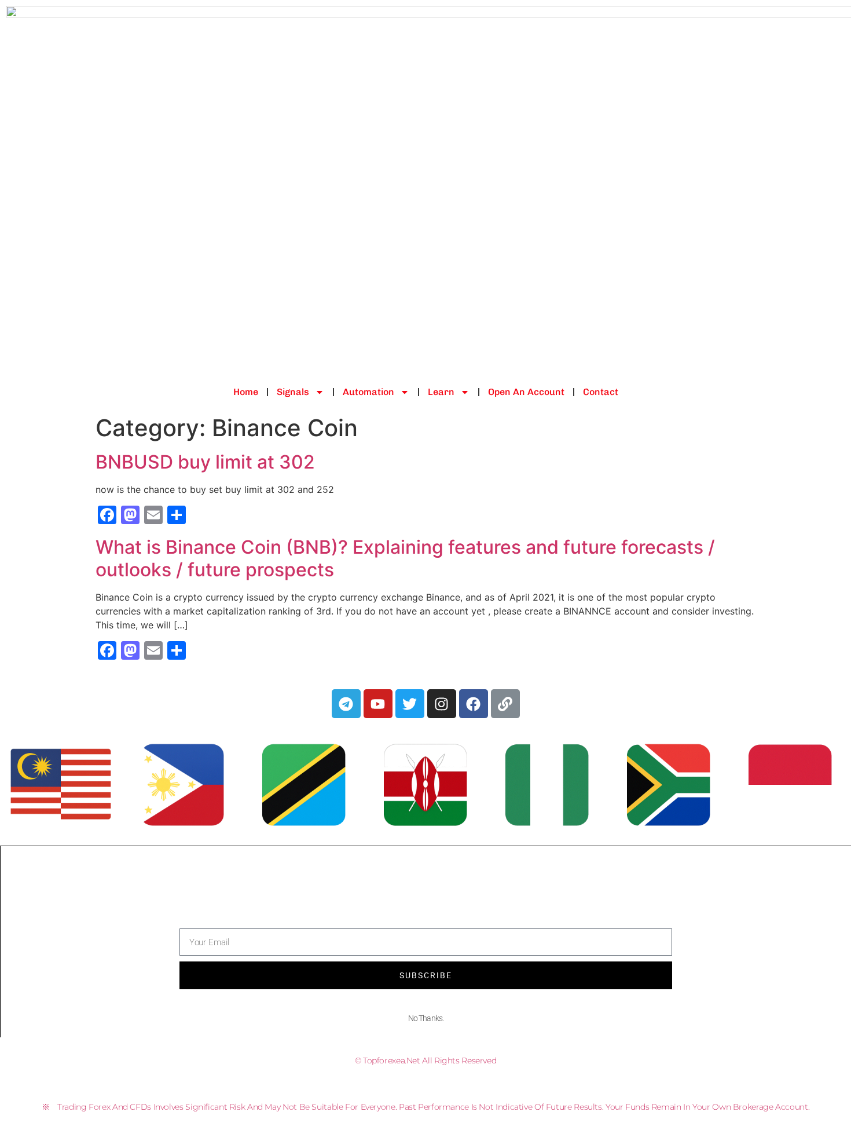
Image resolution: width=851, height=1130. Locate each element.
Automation (368, 391)
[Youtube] (378, 703)
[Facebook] (473, 703)
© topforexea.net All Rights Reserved (426, 1060)
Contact (600, 391)
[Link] (505, 703)
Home (245, 391)
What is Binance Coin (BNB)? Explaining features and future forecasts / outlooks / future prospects (405, 558)
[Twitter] (409, 703)
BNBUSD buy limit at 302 (205, 462)
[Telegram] (346, 703)
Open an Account (526, 391)
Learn (441, 391)
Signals (293, 391)
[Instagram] (441, 703)
